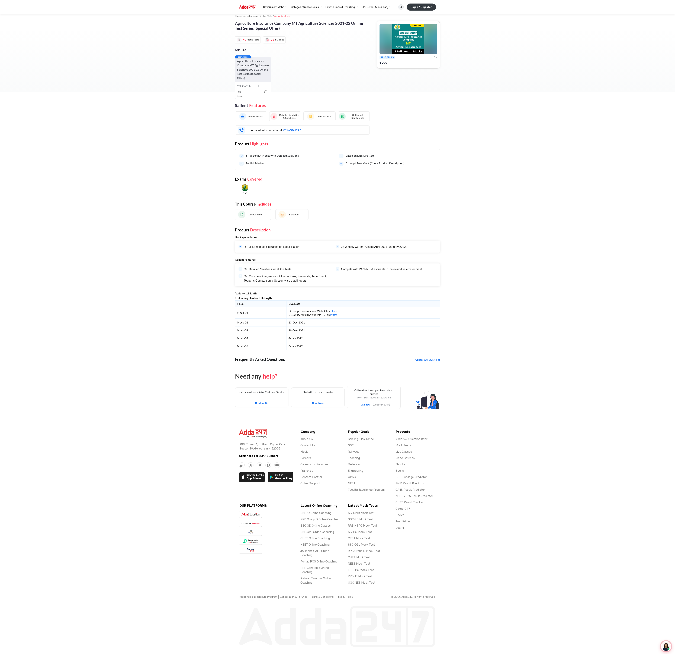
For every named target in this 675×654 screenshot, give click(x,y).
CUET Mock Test (359, 557)
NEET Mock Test (359, 563)
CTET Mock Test (359, 538)
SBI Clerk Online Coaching (317, 532)
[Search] (401, 7)
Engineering (355, 471)
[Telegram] (259, 465)
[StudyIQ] (250, 532)
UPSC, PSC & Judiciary (375, 7)
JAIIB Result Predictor (410, 483)
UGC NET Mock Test (361, 582)
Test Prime (403, 521)
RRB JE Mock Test (360, 576)
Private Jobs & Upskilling (340, 7)
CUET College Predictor (411, 477)
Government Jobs (273, 7)
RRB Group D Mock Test (364, 551)
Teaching (354, 458)
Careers (305, 458)
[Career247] (250, 550)
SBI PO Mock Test (360, 532)
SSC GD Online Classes (315, 525)
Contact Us (261, 403)
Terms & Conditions (322, 596)
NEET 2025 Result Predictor (414, 496)
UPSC (352, 477)
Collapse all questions (427, 359)
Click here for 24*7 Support (258, 456)
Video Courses (405, 458)
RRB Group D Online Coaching (319, 519)
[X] (250, 465)
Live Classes (404, 452)
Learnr (400, 528)
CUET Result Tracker (409, 502)
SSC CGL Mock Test (361, 544)
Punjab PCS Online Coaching (319, 561)
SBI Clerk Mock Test (361, 513)
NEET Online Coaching (315, 544)
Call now (367, 403)
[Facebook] (268, 465)
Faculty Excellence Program (366, 490)
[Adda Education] (250, 514)
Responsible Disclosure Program (258, 596)
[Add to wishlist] (435, 57)
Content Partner (311, 477)
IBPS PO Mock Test (361, 570)
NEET (351, 483)
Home (238, 16)
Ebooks (400, 464)
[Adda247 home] (247, 7)
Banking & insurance (361, 439)
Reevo (400, 515)
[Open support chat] (666, 646)
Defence (354, 464)
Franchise (306, 471)
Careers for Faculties (314, 464)
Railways (353, 452)
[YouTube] (277, 465)
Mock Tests (267, 16)
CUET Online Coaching (315, 538)
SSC (351, 445)
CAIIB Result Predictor (410, 490)
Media (304, 452)
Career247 (403, 509)
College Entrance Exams (305, 7)
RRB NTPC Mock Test (362, 525)
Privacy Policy (345, 596)
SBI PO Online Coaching (315, 513)
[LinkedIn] (242, 465)
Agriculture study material (255, 16)
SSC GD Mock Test (360, 519)
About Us (306, 439)
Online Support (310, 483)
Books (400, 471)
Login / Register (421, 7)
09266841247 (292, 130)
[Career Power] (250, 523)
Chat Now (318, 403)
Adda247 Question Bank (412, 439)
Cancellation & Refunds (293, 596)
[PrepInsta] (250, 541)
